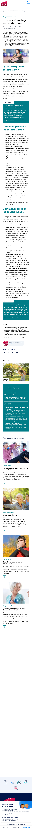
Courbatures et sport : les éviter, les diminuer (15, 330)
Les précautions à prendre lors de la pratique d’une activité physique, (15, 328)
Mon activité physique (13, 11)
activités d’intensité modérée (15, 140)
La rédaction (15, 344)
